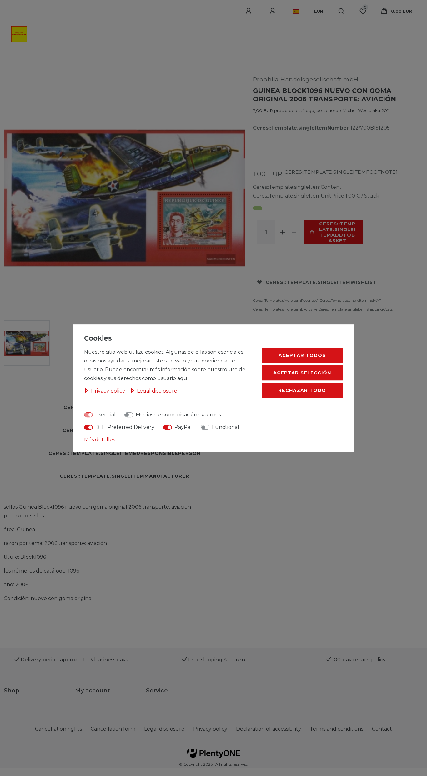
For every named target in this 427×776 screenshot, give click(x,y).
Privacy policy (210, 729)
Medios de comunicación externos (178, 415)
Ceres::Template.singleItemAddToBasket (337, 232)
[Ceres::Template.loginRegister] (273, 11)
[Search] (341, 11)
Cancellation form (113, 729)
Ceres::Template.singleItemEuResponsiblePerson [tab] (124, 453)
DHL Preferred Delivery (124, 427)
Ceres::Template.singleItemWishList (321, 282)
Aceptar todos (302, 355)
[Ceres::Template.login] (249, 11)
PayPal (183, 427)
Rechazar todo (302, 390)
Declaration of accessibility (268, 729)
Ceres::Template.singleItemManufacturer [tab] (124, 476)
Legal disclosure (164, 729)
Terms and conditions (336, 729)
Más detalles (99, 440)
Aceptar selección (302, 373)
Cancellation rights (58, 729)
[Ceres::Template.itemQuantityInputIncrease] (283, 232)
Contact (382, 729)
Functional (225, 427)
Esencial (105, 415)
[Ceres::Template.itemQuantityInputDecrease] (294, 232)
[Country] (296, 11)
